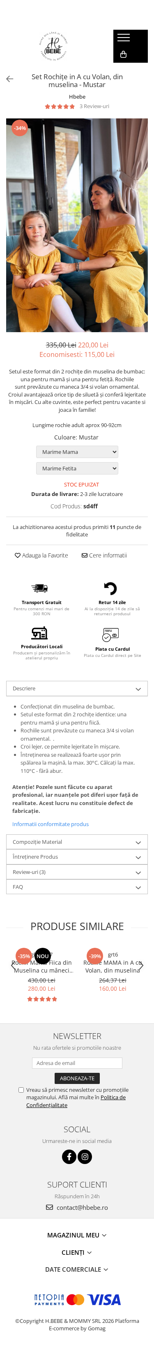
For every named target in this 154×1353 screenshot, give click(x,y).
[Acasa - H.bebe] (53, 46)
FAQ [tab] (18, 886)
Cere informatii (107, 555)
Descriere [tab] (24, 688)
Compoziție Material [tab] (37, 841)
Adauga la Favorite (44, 555)
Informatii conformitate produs (50, 824)
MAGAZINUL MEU (74, 1235)
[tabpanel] (77, 225)
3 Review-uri (94, 106)
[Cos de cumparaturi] (123, 54)
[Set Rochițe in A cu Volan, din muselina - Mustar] (77, 225)
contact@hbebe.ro (81, 1207)
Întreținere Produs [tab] (35, 856)
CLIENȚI (74, 1252)
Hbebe (77, 96)
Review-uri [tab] (29, 872)
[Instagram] (85, 1157)
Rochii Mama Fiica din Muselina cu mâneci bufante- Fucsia (41, 966)
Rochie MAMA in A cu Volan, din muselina (112, 966)
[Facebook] (69, 1157)
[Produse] (124, 40)
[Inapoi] (6, 79)
